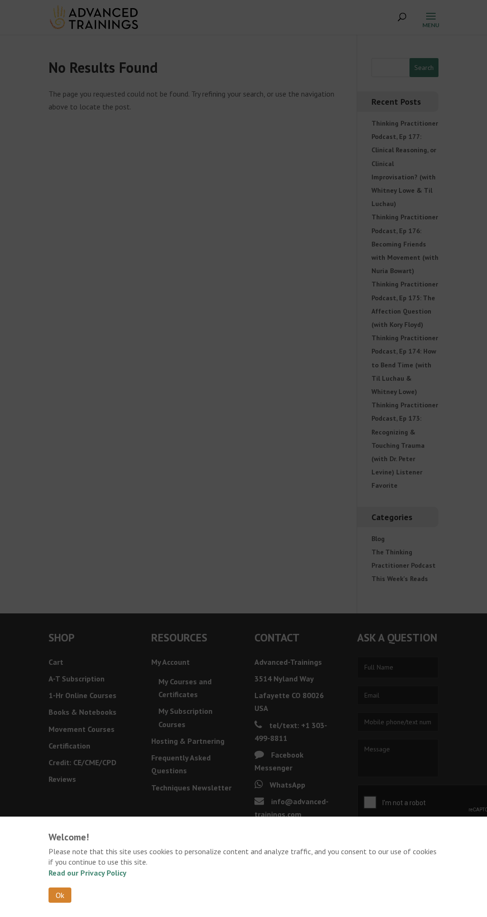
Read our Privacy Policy (88, 873)
